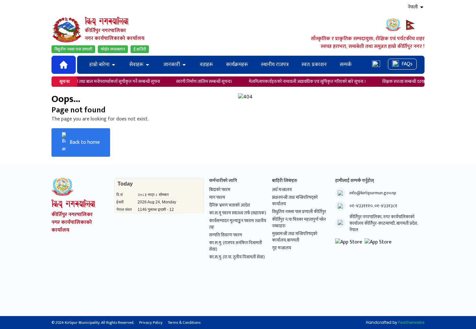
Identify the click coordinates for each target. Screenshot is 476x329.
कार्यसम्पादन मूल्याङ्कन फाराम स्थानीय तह (237, 224)
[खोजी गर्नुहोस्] (376, 65)
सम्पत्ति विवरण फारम (225, 235)
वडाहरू (206, 64)
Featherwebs (411, 322)
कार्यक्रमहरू (237, 64)
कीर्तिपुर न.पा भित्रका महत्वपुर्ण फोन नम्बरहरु (299, 222)
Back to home (85, 142)
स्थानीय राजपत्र (275, 64)
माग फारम (217, 197)
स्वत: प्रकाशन (314, 64)
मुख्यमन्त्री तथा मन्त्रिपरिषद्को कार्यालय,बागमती (294, 237)
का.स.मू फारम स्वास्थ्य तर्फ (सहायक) (237, 213)
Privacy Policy (151, 322)
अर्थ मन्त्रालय (282, 190)
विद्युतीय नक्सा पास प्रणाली (73, 49)
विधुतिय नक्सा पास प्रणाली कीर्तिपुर (299, 212)
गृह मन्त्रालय (281, 248)
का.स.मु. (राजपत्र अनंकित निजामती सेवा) (235, 246)
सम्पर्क (346, 64)
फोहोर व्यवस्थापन (113, 49)
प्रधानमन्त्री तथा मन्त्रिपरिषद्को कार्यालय (295, 200)
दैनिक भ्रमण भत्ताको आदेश (229, 205)
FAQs (407, 64)
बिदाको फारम (219, 190)
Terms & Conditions (184, 322)
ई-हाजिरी (139, 49)
